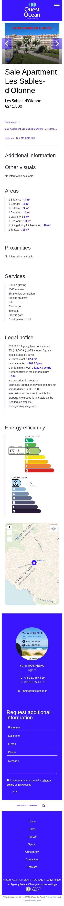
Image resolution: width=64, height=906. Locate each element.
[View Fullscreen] (9, 539)
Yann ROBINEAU (32, 665)
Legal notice (53, 879)
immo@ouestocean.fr (34, 690)
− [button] (9, 532)
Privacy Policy (51, 897)
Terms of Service (29, 900)
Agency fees (18, 884)
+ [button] (9, 527)
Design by (36, 889)
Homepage (10, 122)
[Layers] (53, 528)
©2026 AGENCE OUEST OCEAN (23, 879)
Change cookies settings (42, 884)
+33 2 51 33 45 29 (34, 677)
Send (15, 792)
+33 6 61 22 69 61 (34, 682)
